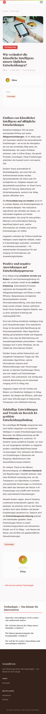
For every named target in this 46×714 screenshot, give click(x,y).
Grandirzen (8, 663)
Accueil (5, 11)
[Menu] (41, 2)
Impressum (6, 695)
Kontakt (5, 699)
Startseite (6, 683)
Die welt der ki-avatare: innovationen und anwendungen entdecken (22, 642)
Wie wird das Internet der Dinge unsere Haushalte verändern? (21, 626)
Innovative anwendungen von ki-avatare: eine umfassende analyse (22, 618)
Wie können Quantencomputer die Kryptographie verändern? (19, 634)
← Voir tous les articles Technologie (18, 585)
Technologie (14, 11)
